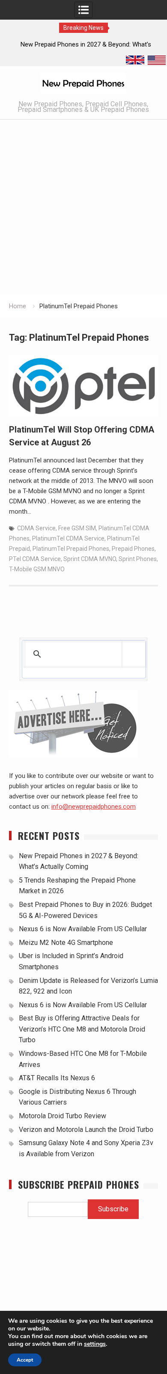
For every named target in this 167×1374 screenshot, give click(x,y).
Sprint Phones (138, 558)
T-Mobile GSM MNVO (37, 569)
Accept (25, 1359)
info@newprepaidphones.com (93, 806)
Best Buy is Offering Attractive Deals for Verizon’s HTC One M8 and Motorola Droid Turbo (82, 1029)
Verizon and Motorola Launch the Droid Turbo (86, 1130)
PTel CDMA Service (35, 558)
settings (95, 1344)
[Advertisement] (83, 207)
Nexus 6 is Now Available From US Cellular (83, 929)
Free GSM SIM (77, 528)
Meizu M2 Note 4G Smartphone (66, 942)
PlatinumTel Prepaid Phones (71, 548)
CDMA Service (36, 528)
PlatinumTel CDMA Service (68, 538)
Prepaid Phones (133, 548)
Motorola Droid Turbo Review (62, 1116)
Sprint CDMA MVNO (89, 558)
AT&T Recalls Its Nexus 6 (57, 1078)
